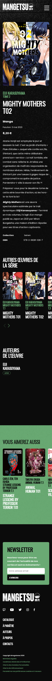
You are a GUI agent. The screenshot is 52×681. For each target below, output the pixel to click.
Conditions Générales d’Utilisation (16, 662)
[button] (9, 325)
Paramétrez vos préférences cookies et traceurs (22, 671)
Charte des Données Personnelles (16, 665)
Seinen (27, 235)
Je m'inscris (13, 577)
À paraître (8, 626)
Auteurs (7, 632)
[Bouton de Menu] (46, 8)
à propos (8, 638)
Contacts (8, 644)
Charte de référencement (13, 668)
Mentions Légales (10, 659)
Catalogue (8, 620)
